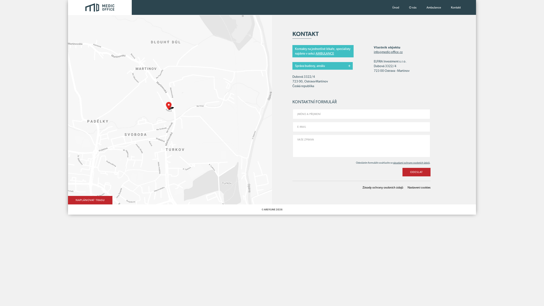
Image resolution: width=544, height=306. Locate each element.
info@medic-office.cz (388, 52)
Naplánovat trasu (90, 200)
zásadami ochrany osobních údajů (411, 162)
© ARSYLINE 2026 (272, 209)
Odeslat (416, 172)
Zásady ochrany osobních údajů (383, 187)
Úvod (395, 7)
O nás (412, 7)
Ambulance (433, 7)
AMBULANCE (325, 53)
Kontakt (456, 7)
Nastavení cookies (419, 187)
